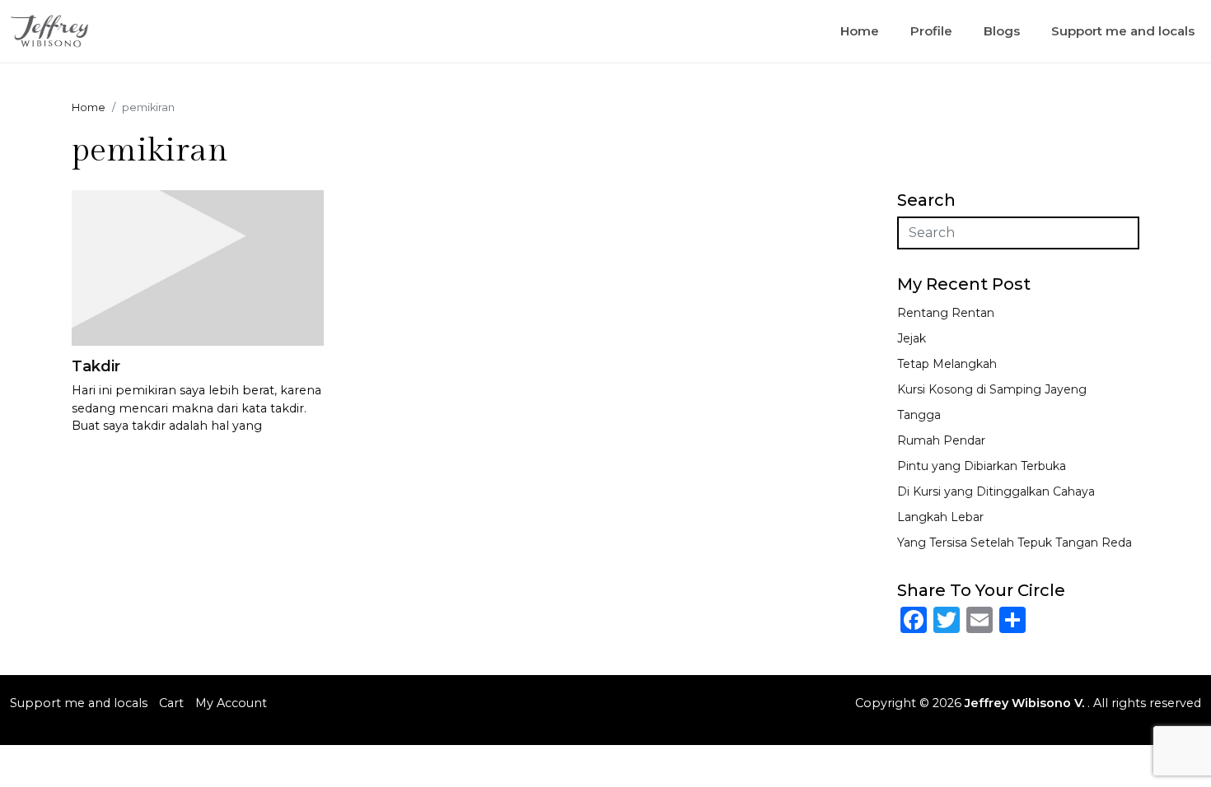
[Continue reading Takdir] (198, 266)
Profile (931, 31)
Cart (171, 703)
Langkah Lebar (940, 517)
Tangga (919, 414)
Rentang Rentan (945, 312)
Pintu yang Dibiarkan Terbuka (981, 466)
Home (859, 31)
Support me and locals (1123, 31)
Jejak (911, 338)
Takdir (96, 366)
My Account (231, 703)
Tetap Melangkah (947, 363)
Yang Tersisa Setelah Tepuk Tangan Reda (1014, 542)
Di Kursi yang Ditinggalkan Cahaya (996, 491)
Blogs (1002, 31)
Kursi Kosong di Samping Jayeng (992, 389)
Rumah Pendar (941, 440)
